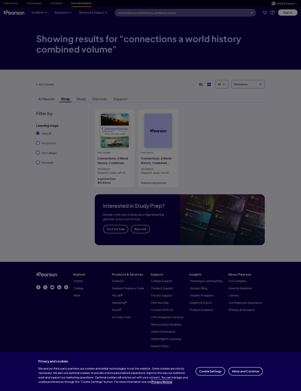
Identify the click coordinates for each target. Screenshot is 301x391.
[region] (150, 371)
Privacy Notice (162, 382)
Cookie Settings (210, 371)
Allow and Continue (245, 371)
